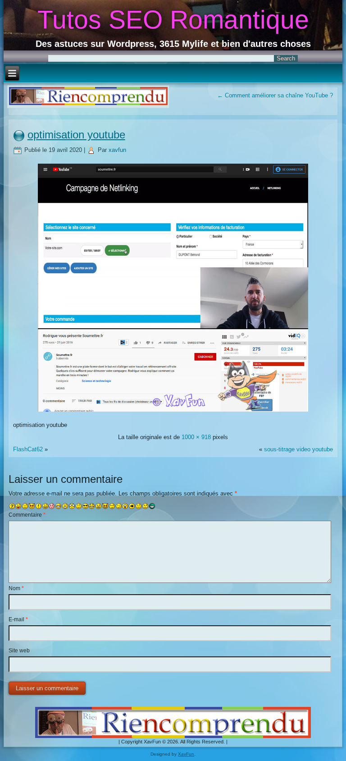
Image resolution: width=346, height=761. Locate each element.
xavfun (117, 150)
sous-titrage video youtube (298, 449)
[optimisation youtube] (173, 412)
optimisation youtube (76, 134)
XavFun (186, 754)
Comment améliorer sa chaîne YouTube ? (275, 95)
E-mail (18, 619)
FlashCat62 (28, 449)
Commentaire (27, 515)
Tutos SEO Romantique (173, 19)
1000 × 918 (196, 437)
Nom (16, 588)
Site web (19, 650)
